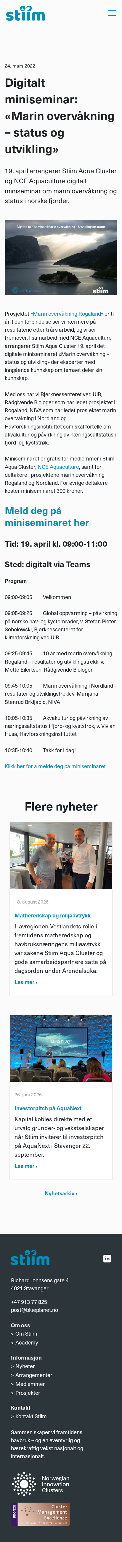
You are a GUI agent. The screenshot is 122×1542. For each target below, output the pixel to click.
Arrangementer (33, 1375)
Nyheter (25, 1366)
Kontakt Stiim (31, 1416)
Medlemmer (30, 1383)
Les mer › (26, 982)
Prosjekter (27, 1392)
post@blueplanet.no (34, 1309)
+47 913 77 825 (29, 1301)
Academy (26, 1342)
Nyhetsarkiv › (61, 1193)
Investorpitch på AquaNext (48, 1108)
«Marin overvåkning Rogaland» (66, 313)
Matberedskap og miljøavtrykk (53, 915)
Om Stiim (26, 1333)
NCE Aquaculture (58, 466)
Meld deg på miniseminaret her (47, 516)
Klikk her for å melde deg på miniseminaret (55, 766)
